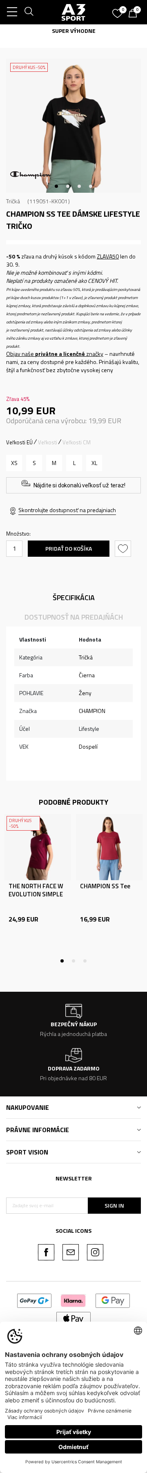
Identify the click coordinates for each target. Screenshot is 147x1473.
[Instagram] (95, 1252)
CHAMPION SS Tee (105, 886)
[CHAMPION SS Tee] (109, 847)
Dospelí (88, 746)
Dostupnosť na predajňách (73, 617)
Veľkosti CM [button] (76, 442)
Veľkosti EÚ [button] (19, 442)
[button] (124, 549)
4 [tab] (90, 186)
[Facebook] (46, 1252)
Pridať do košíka (68, 548)
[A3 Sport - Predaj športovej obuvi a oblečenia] (74, 12)
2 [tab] (67, 186)
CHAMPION (92, 710)
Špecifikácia (74, 597)
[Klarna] (73, 1300)
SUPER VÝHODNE (44, 30)
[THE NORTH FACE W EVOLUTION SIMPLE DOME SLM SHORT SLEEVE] (37, 847)
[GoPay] (34, 1300)
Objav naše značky (54, 353)
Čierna (87, 675)
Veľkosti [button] (47, 442)
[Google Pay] (113, 1300)
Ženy (85, 693)
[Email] (70, 1252)
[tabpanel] (73, 126)
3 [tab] (79, 186)
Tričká (13, 201)
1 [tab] (56, 186)
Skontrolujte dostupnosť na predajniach (67, 510)
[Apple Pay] (73, 1318)
